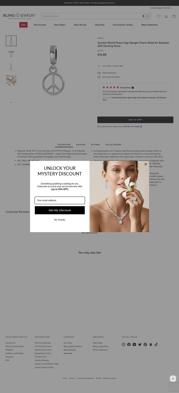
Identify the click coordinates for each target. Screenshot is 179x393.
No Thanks (59, 220)
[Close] (145, 164)
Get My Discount (60, 210)
